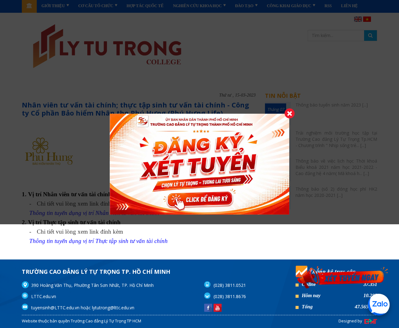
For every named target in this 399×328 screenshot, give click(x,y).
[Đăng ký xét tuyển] (343, 279)
